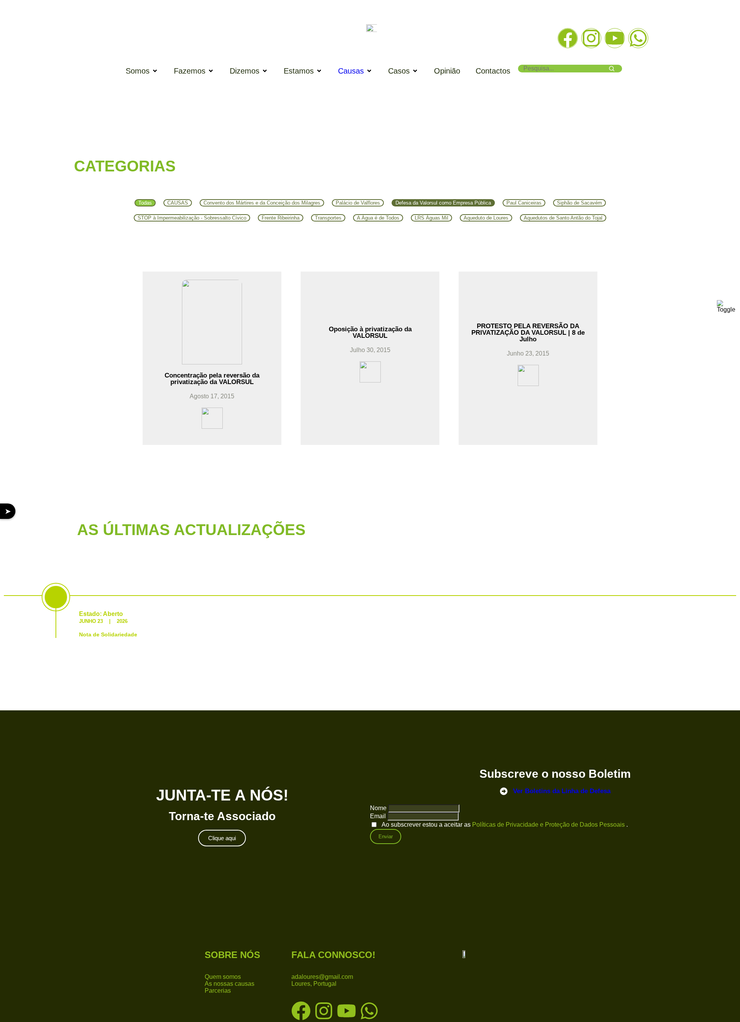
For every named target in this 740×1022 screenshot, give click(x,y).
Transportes (328, 218)
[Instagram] (591, 38)
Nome (378, 808)
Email (378, 816)
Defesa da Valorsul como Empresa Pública (443, 203)
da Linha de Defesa (561, 791)
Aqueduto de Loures (486, 218)
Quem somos (223, 976)
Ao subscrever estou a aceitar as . (505, 824)
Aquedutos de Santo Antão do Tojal (563, 218)
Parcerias (218, 990)
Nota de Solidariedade (108, 634)
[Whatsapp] (638, 38)
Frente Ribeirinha (280, 218)
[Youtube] (615, 38)
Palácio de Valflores (358, 203)
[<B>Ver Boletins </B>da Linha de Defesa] (504, 791)
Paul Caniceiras (524, 203)
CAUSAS (177, 203)
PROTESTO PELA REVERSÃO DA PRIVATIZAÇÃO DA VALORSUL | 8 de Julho (528, 332)
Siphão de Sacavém (579, 203)
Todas (145, 203)
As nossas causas (229, 983)
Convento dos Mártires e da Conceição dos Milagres (262, 203)
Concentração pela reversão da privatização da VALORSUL (212, 379)
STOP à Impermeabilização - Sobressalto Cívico (192, 218)
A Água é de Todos (378, 218)
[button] (142, 71)
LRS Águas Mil (431, 218)
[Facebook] (568, 38)
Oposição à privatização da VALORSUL (370, 332)
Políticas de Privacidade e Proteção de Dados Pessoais (549, 824)
